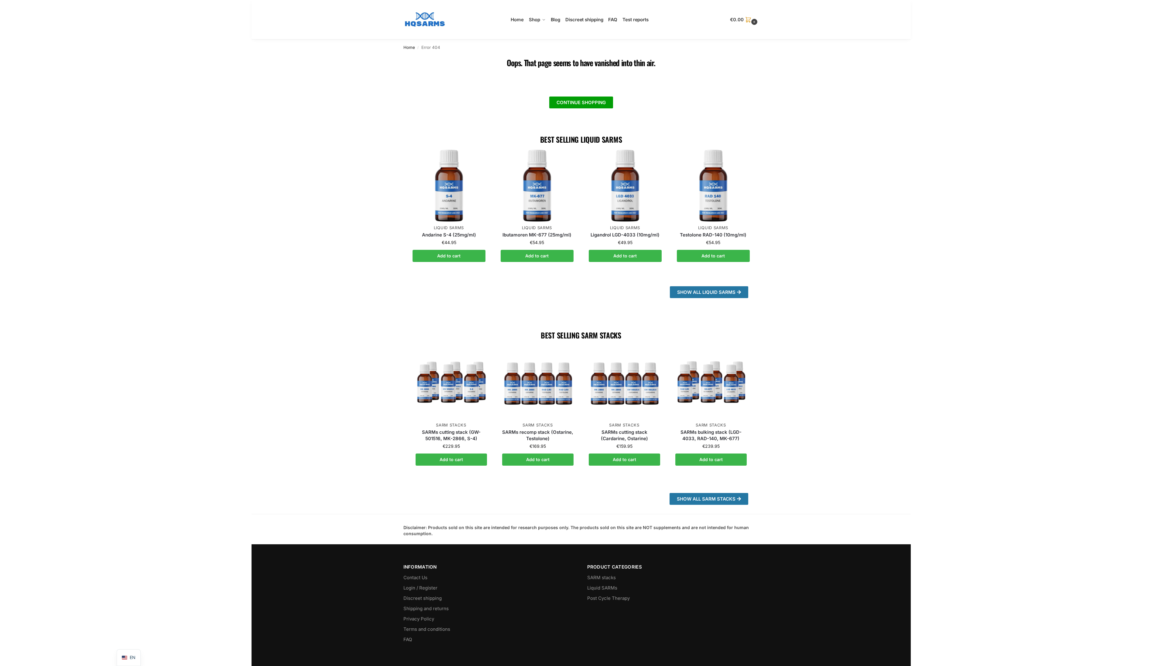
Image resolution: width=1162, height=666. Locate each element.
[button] (744, 20)
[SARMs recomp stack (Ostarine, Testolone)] (538, 383)
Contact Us (415, 577)
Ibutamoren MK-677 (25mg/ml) (536, 235)
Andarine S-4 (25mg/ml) (449, 235)
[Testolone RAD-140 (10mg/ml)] (713, 185)
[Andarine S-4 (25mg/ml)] (449, 185)
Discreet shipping (422, 598)
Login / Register (420, 588)
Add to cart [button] (449, 255)
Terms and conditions (426, 629)
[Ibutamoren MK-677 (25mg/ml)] (537, 185)
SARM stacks (451, 425)
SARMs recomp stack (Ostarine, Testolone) (537, 435)
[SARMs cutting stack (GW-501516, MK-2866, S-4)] (451, 383)
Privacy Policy (418, 619)
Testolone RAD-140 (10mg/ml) (713, 235)
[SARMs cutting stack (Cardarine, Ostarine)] (624, 383)
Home (409, 47)
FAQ (407, 639)
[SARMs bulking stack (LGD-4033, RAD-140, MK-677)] (711, 383)
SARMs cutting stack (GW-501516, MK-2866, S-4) (451, 435)
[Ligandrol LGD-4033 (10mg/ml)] (625, 185)
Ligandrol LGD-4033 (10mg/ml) (625, 235)
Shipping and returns (426, 608)
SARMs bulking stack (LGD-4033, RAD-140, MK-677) (711, 435)
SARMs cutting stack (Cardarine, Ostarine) (624, 435)
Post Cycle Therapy (608, 598)
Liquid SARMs (449, 227)
